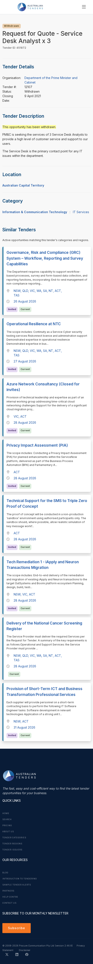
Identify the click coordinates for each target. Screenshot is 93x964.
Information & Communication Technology (34, 212)
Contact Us (9, 903)
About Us (8, 831)
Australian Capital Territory (23, 185)
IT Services (81, 212)
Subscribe (16, 928)
